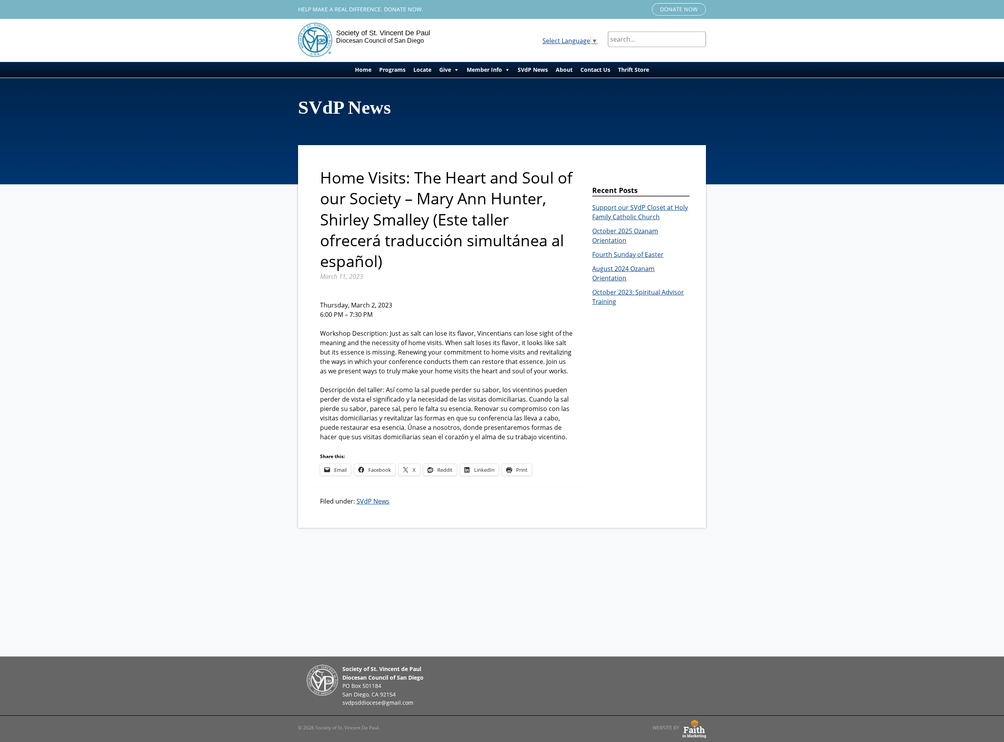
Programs (392, 69)
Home (363, 69)
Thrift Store (633, 69)
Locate (422, 69)
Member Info (484, 69)
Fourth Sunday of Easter (628, 254)
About (564, 69)
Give (445, 69)
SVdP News (533, 69)
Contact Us (595, 69)
